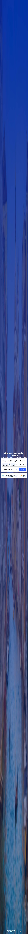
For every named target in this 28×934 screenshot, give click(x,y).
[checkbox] (23, 461)
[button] (26, 1)
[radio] (4, 460)
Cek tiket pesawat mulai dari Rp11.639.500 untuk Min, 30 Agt (13, 457)
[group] (6, 465)
